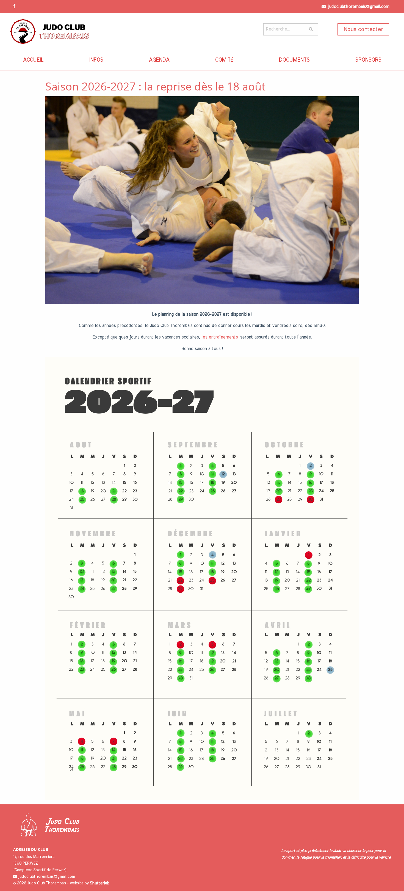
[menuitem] (33, 60)
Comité (224, 60)
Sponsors (368, 60)
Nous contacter (363, 29)
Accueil (33, 60)
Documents (294, 60)
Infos (96, 60)
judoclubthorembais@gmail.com (358, 6)
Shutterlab (99, 883)
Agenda (159, 60)
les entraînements (219, 337)
